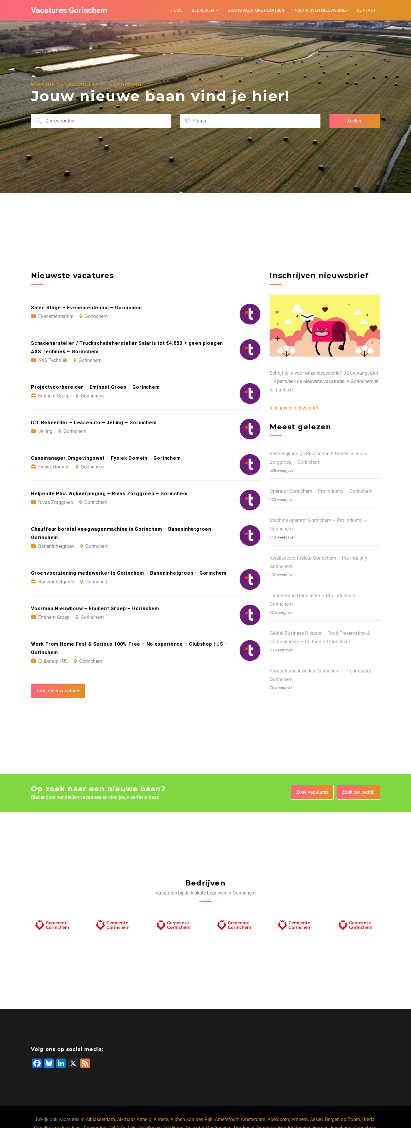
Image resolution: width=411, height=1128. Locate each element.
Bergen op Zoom (342, 1119)
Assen (316, 1119)
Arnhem (299, 1119)
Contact (366, 10)
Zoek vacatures (312, 792)
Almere (160, 1119)
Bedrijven (203, 10)
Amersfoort (227, 1119)
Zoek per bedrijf (358, 792)
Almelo (144, 1119)
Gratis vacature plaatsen (255, 10)
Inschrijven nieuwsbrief (320, 10)
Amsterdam (253, 1119)
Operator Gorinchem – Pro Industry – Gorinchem (321, 491)
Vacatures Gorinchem (69, 10)
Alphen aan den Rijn (191, 1119)
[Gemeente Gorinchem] (54, 926)
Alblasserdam (100, 1119)
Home (177, 10)
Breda (368, 1119)
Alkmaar (125, 1119)
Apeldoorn (278, 1119)
